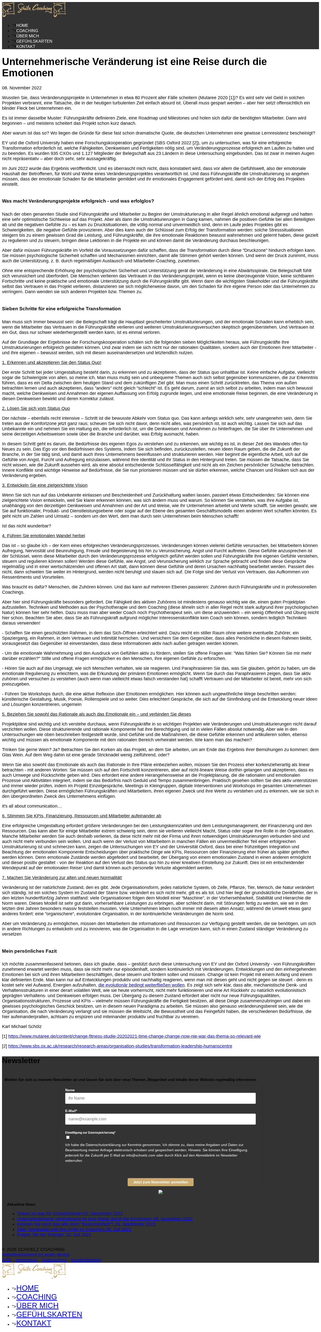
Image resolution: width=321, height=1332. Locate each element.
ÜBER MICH (27, 36)
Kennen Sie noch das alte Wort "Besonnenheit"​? (86, 1224)
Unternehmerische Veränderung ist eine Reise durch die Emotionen (105, 1218)
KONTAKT (25, 46)
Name (70, 1090)
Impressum (27, 1259)
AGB (7, 1259)
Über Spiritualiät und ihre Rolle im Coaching (74, 1229)
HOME (22, 25)
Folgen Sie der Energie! (54, 1234)
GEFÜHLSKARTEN (34, 41)
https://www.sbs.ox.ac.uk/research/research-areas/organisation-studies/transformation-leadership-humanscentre (120, 1046)
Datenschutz (54, 1259)
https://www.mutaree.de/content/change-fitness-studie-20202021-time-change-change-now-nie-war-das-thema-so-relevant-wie (134, 1036)
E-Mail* (71, 1111)
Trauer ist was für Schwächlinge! (70, 1213)
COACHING (27, 31)
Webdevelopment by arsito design (36, 1254)
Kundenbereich (86, 1259)
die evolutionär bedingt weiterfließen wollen (141, 985)
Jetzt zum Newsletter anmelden (160, 1182)
